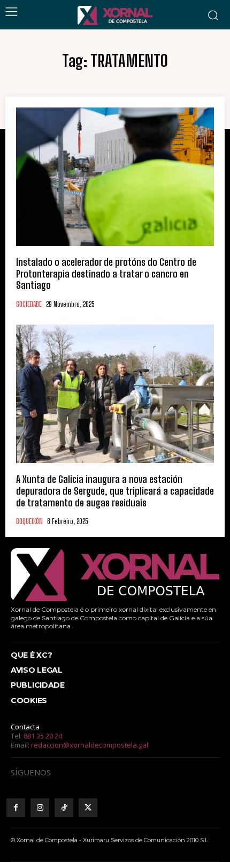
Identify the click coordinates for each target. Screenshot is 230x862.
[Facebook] (15, 807)
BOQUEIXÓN (29, 522)
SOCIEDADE (29, 305)
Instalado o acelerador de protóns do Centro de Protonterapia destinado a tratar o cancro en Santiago (106, 273)
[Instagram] (39, 807)
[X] (88, 807)
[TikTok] (64, 807)
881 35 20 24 (43, 736)
